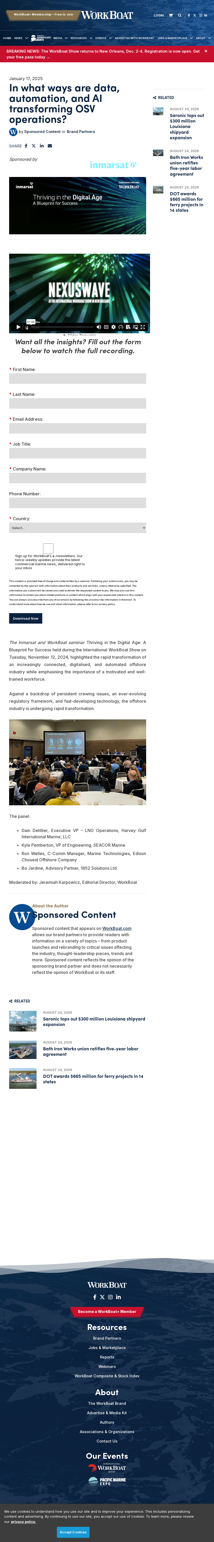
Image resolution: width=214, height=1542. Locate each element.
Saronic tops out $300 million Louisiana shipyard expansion (94, 1021)
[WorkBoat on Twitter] (194, 15)
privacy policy (107, 604)
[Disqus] (77, 1162)
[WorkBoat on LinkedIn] (205, 15)
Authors (107, 1422)
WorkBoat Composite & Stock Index (107, 1376)
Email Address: (26, 419)
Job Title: (20, 444)
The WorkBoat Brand (107, 1403)
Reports (107, 1357)
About (200, 38)
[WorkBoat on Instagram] (200, 15)
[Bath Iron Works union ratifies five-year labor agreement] (23, 1050)
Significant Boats (40, 42)
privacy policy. (23, 1521)
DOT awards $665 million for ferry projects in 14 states (93, 1079)
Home (7, 38)
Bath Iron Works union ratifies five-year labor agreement (90, 1051)
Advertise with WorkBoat (134, 38)
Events (101, 38)
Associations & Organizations (107, 1431)
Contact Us (107, 1441)
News (18, 38)
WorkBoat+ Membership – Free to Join (43, 14)
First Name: (22, 369)
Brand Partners (81, 131)
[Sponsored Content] (13, 132)
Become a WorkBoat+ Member (107, 1311)
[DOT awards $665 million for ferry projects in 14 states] (23, 1078)
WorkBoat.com (117, 928)
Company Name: (27, 469)
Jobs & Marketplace (172, 38)
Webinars (107, 1366)
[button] (26, 146)
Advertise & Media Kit (107, 1413)
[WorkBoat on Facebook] (189, 15)
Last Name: (22, 394)
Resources (79, 38)
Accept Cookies (73, 1532)
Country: (19, 518)
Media (58, 38)
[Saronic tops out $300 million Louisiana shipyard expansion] (23, 1021)
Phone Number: (25, 493)
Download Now (25, 618)
